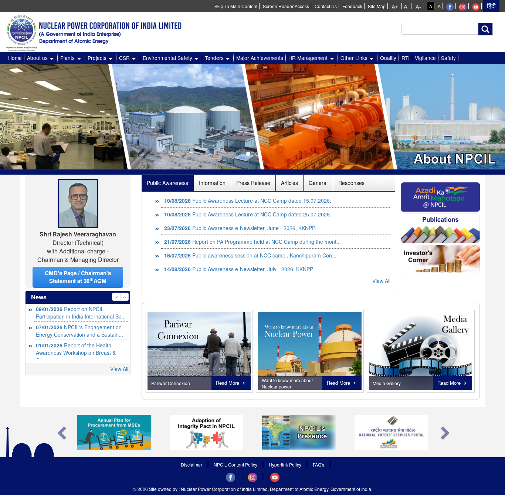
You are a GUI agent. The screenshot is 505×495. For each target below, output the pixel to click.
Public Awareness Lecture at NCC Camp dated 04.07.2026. (247, 269)
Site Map (377, 6)
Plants (67, 57)
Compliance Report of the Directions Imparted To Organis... (80, 356)
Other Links (353, 57)
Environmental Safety (167, 57)
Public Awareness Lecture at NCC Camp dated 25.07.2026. (247, 200)
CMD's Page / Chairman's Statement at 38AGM (78, 277)
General (318, 182)
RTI (405, 57)
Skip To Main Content (235, 6)
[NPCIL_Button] (420, 351)
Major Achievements (259, 57)
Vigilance (425, 57)
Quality (388, 57)
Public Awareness (167, 182)
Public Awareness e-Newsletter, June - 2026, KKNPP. (240, 214)
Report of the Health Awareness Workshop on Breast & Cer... (76, 334)
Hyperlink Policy (285, 464)
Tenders (214, 57)
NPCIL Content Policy (235, 464)
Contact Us (326, 6)
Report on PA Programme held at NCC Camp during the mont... (252, 228)
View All (119, 369)
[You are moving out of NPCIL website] (450, 6)
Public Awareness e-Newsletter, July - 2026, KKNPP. (239, 255)
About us (37, 57)
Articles (289, 182)
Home (15, 57)
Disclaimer (191, 464)
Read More (227, 382)
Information (212, 182)
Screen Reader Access (286, 6)
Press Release (253, 182)
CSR (124, 57)
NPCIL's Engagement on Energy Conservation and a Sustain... (79, 312)
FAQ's (318, 464)
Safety (448, 57)
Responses (351, 182)
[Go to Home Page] (98, 31)
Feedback (352, 6)
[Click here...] (440, 196)
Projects (97, 57)
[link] (395, 6)
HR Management (308, 57)
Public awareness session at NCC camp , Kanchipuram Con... (250, 241)
